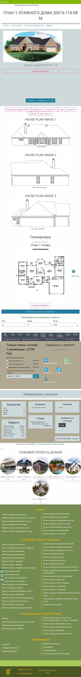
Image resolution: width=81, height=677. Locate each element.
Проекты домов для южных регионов (57, 634)
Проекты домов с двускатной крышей (58, 576)
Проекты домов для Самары (54, 630)
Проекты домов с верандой (12, 561)
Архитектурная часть (16, 361)
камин (62, 425)
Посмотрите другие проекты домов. (51, 444)
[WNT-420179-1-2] (8, 466)
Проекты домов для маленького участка (17, 591)
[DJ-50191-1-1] (40, 466)
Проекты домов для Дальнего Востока (57, 627)
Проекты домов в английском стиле (16, 528)
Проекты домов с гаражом (12, 564)
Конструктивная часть (16, 364)
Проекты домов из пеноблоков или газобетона (60, 567)
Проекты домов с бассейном (13, 594)
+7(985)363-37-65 (50, 382)
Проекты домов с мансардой (13, 551)
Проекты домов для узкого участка (15, 601)
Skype (59, 373)
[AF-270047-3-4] (40, 488)
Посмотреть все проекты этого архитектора (40, 312)
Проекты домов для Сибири (12, 629)
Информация (42, 100)
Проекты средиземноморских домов (57, 527)
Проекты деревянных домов (54, 560)
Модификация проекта (51, 644)
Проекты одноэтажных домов (33, 25)
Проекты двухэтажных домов (13, 554)
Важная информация (9, 651)
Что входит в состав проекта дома (56, 654)
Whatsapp (67, 363)
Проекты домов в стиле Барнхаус (56, 530)
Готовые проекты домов (52, 605)
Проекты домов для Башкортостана (57, 624)
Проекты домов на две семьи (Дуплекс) (17, 608)
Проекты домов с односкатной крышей (58, 544)
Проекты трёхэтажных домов (13, 558)
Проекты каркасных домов (53, 557)
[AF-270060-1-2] (73, 466)
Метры (55, 321)
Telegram (47, 373)
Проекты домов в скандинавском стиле (58, 520)
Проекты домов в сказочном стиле (56, 524)
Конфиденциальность (10, 648)
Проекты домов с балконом (53, 580)
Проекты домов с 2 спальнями (54, 586)
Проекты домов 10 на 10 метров (14, 578)
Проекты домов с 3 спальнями (13, 581)
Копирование (48, 647)
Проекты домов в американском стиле (17, 531)
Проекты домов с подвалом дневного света (19, 568)
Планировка (31, 100)
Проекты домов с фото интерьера (56, 583)
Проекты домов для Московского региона (18, 622)
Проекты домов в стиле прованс (55, 517)
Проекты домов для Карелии (13, 625)
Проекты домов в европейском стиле (16, 521)
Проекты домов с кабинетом (13, 604)
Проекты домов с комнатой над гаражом (17, 598)
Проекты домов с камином (12, 588)
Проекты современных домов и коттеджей (18, 518)
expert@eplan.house (51, 363)
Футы (3, 321)
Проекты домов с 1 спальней (54, 589)
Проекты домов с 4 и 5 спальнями (15, 584)
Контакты (6, 644)
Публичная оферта (50, 650)
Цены (52, 100)
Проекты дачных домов (11, 571)
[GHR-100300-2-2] (24, 466)
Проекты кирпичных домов (53, 564)
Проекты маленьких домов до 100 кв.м (58, 550)
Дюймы (29, 321)
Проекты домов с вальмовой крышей (57, 547)
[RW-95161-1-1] (57, 466)
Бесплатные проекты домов (54, 554)
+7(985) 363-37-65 (24, 670)
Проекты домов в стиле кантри (14, 515)
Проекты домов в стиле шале (54, 534)
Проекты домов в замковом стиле (56, 514)
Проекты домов (16, 25)
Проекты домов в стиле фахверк (14, 524)
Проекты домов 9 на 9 (10, 574)
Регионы (5, 619)
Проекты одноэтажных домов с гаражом (17, 548)
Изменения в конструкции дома (19, 367)
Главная (6, 25)
